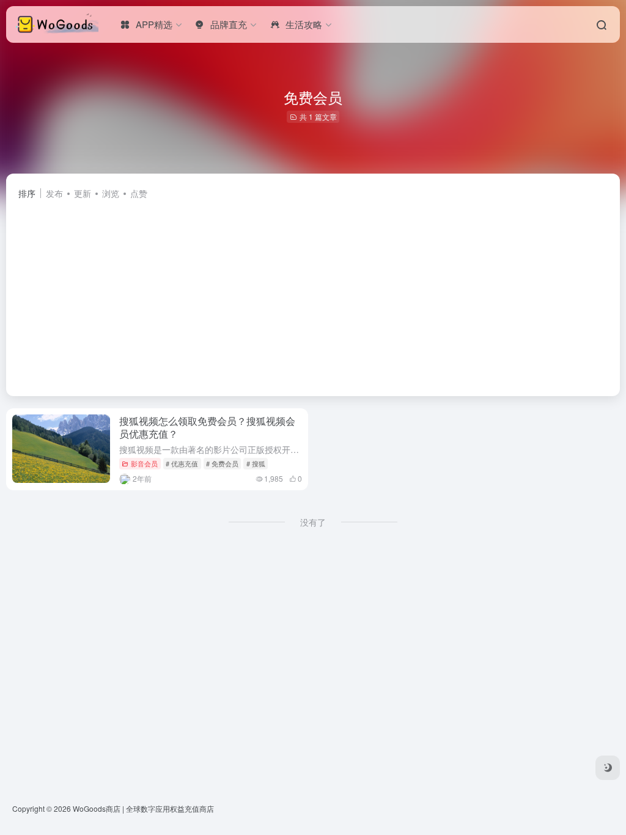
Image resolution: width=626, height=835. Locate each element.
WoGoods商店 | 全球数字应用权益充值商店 (143, 808)
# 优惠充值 (182, 463)
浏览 (110, 193)
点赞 (138, 193)
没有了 (313, 522)
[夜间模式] (607, 768)
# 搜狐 (255, 463)
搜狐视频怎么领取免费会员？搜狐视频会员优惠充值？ (207, 427)
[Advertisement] (313, 292)
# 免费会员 (222, 463)
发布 (54, 193)
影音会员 (144, 463)
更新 (82, 193)
